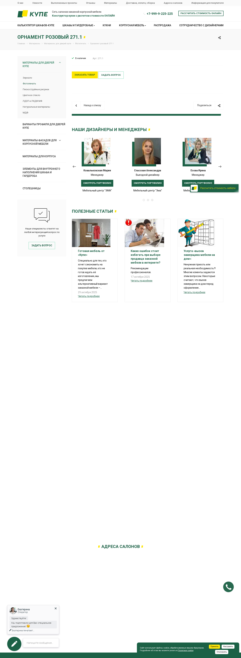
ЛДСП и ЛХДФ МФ (32, 101)
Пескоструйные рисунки (36, 89)
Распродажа (162, 25)
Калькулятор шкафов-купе (35, 25)
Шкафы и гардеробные (78, 25)
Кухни (107, 25)
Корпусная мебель (132, 25)
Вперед (220, 167)
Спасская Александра (147, 170)
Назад (74, 167)
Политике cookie (185, 650)
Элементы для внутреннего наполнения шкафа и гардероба (41, 172)
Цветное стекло (31, 95)
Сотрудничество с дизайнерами (201, 25)
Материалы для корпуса (39, 156)
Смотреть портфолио (97, 183)
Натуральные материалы (36, 106)
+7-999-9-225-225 (160, 13)
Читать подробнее (89, 296)
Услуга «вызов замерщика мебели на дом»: (199, 254)
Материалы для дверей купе (38, 64)
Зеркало (27, 77)
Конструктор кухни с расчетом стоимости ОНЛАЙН (83, 15)
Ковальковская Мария (97, 170)
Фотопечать (29, 83)
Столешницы (32, 188)
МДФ (25, 112)
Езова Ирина (198, 170)
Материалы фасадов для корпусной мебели (40, 142)
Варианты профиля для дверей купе (44, 126)
